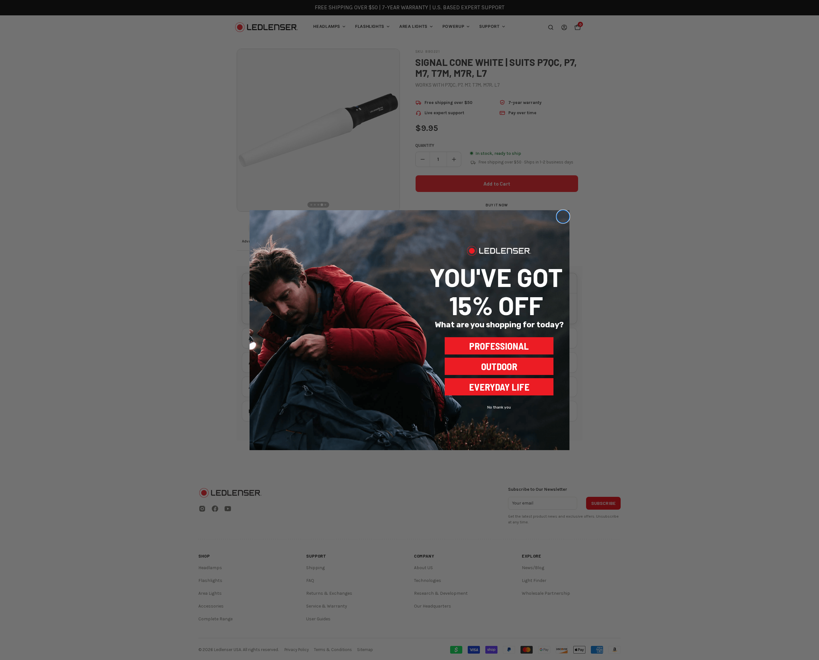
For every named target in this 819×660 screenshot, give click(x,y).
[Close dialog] (563, 216)
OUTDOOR (499, 366)
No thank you (499, 407)
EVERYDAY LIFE (499, 387)
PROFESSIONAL (499, 346)
